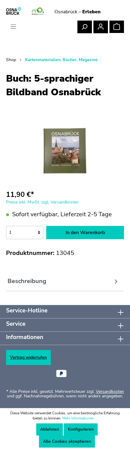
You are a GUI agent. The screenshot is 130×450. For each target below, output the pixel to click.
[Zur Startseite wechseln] (38, 11)
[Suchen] (84, 27)
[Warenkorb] (116, 27)
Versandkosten (110, 391)
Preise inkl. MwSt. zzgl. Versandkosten (42, 202)
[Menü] (13, 27)
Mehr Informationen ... (80, 418)
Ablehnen (49, 429)
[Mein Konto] (100, 27)
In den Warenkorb (85, 232)
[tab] (63, 282)
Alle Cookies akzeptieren (67, 441)
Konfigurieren (81, 429)
